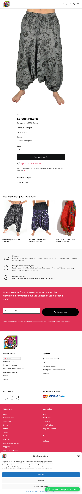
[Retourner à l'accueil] (6, 4)
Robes (5, 429)
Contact (6, 379)
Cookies (46, 373)
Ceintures (47, 418)
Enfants (6, 414)
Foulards (46, 421)
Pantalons (7, 436)
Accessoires (47, 409)
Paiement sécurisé (10, 372)
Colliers (46, 441)
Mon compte (8, 361)
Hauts (5, 425)
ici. (24, 171)
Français (8, 358)
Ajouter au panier (41, 157)
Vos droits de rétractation (13, 369)
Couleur (20, 137)
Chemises (7, 421)
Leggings (6, 447)
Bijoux (45, 436)
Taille (19, 146)
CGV (44, 362)
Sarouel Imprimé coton (11, 239)
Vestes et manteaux (11, 450)
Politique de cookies (32, 491)
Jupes (5, 432)
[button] (79, 456)
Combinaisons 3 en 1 (11, 443)
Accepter (41, 475)
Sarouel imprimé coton (65, 239)
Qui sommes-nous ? (51, 359)
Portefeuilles (48, 425)
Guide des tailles (23, 182)
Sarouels (20, 115)
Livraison (7, 376)
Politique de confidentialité (54, 370)
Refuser (41, 480)
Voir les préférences (41, 486)
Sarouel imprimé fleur (38, 239)
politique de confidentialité (42, 321)
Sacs (44, 414)
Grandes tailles (9, 418)
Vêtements (7, 409)
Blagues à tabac (49, 429)
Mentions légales (49, 366)
